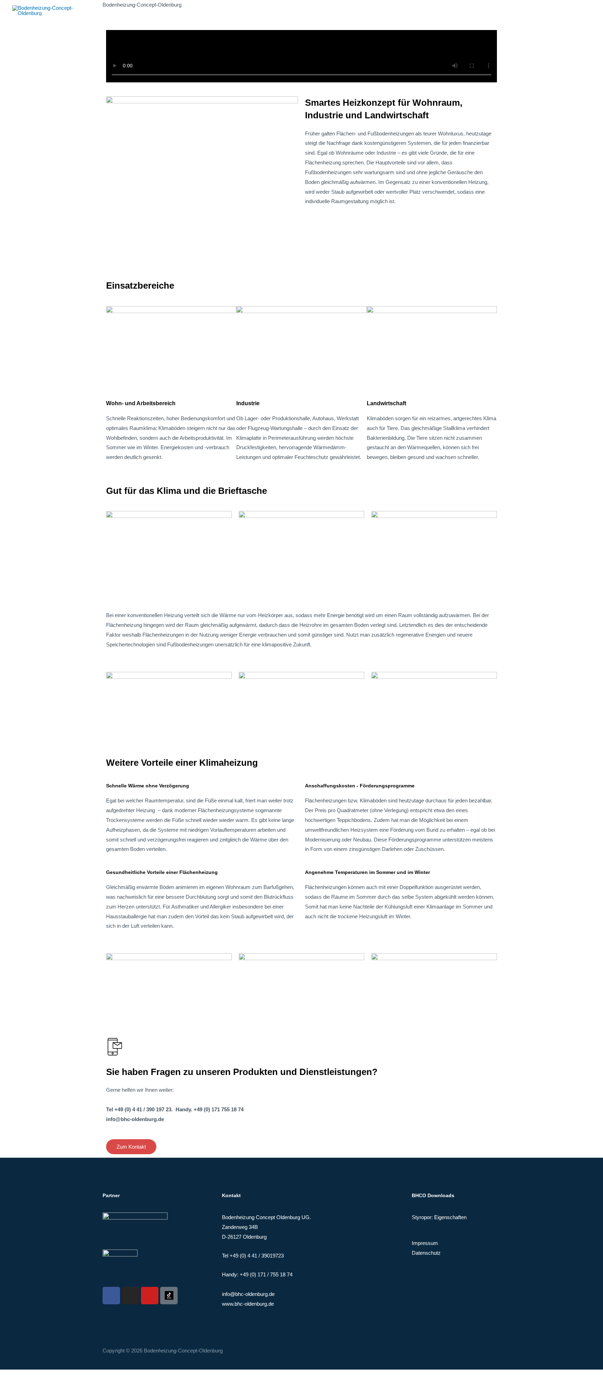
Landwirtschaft (386, 403)
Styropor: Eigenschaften (439, 1217)
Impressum (425, 1243)
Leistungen (545, 10)
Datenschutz (426, 1253)
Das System (508, 10)
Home (476, 10)
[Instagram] (130, 1295)
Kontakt (577, 10)
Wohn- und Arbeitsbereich (141, 403)
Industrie (248, 403)
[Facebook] (111, 1295)
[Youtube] (149, 1295)
